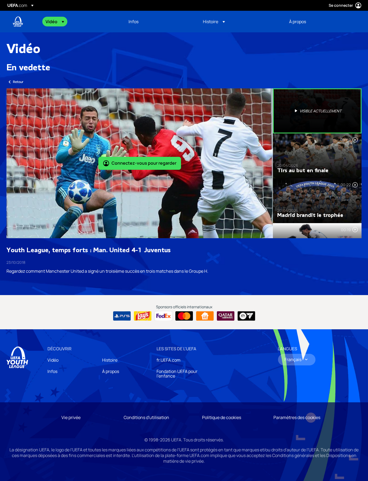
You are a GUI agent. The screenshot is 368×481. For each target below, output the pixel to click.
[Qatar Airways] (225, 316)
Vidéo (52, 360)
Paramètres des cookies (296, 417)
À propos (110, 371)
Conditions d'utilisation (146, 417)
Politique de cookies (221, 417)
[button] (55, 21)
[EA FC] (246, 316)
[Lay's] (142, 316)
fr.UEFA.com (168, 360)
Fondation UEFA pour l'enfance (177, 373)
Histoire (109, 360)
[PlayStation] (122, 316)
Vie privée (71, 417)
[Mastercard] (184, 316)
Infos (52, 371)
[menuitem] (80, 21)
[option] (317, 110)
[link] (133, 21)
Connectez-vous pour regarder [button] (144, 163)
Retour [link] (18, 81)
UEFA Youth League (17, 21)
